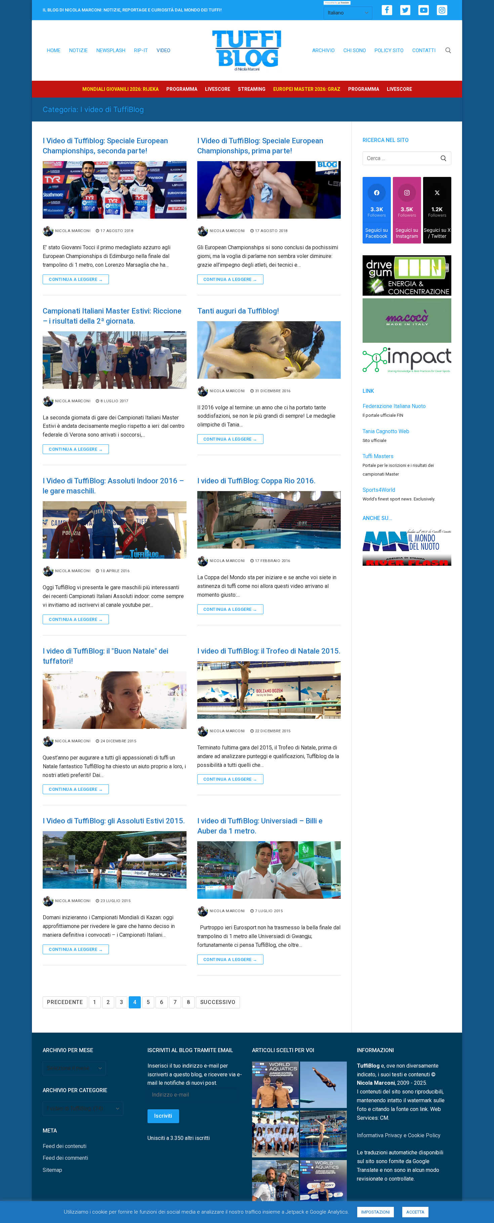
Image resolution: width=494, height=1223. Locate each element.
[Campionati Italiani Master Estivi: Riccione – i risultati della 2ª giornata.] (115, 360)
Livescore (217, 89)
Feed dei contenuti (64, 1146)
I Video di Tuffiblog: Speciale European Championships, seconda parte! (105, 146)
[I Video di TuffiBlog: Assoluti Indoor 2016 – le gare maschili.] (115, 530)
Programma (181, 89)
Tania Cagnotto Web (386, 431)
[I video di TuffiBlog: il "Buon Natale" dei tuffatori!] (115, 700)
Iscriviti (163, 1116)
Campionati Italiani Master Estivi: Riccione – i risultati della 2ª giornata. (112, 316)
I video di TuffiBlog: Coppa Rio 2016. (256, 481)
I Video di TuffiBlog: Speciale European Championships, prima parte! (260, 146)
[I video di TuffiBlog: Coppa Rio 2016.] (269, 520)
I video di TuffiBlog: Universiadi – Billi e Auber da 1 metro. (260, 826)
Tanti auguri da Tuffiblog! (238, 311)
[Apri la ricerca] (448, 50)
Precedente (65, 1002)
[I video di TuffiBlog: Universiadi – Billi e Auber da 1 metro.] (269, 870)
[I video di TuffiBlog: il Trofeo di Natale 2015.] (269, 690)
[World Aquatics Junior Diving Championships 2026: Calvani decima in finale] (323, 1185)
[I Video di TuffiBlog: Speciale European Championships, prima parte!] (269, 190)
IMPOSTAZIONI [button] (375, 1212)
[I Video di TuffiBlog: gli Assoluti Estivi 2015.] (115, 860)
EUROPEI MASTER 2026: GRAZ (306, 89)
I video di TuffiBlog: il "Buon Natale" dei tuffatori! (105, 656)
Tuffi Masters (378, 456)
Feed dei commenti (65, 1158)
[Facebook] (387, 10)
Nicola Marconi (72, 230)
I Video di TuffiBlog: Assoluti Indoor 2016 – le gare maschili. (113, 486)
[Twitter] (405, 10)
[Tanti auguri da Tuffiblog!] (269, 350)
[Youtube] (423, 10)
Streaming (251, 89)
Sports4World (379, 490)
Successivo (218, 1002)
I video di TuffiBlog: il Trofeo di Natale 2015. (268, 651)
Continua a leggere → (76, 279)
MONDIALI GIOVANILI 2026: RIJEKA (120, 89)
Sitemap (52, 1170)
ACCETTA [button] (415, 1212)
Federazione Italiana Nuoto (394, 406)
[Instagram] (442, 10)
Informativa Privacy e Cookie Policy (399, 1135)
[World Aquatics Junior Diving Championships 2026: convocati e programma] (275, 1135)
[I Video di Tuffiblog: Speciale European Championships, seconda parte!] (115, 190)
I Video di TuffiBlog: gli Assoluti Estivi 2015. (114, 821)
